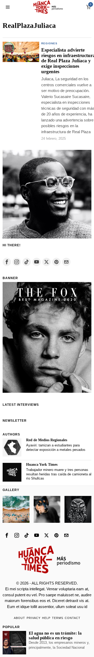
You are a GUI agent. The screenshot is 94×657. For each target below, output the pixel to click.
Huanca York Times (41, 464)
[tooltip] (7, 262)
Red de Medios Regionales (46, 440)
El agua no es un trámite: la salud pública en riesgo (55, 635)
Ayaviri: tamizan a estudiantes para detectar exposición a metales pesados (55, 447)
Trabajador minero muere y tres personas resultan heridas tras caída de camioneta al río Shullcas (58, 474)
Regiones (49, 43)
